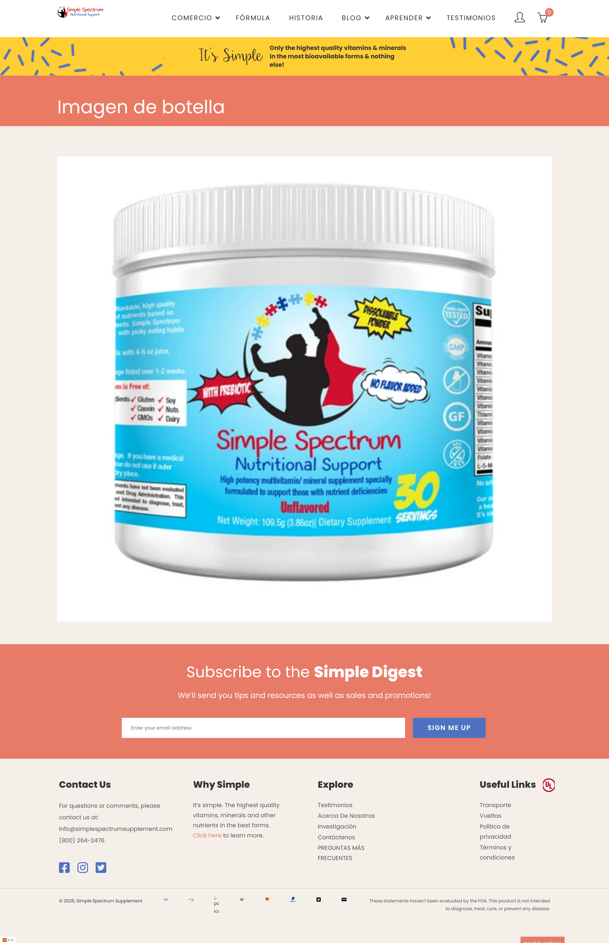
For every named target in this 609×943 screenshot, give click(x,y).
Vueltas (490, 816)
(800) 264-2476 (82, 840)
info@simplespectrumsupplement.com (116, 829)
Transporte (495, 805)
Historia (306, 18)
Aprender (404, 18)
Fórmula (253, 18)
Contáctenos (336, 837)
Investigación (337, 826)
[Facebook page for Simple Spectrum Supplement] (67, 870)
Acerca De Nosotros (346, 816)
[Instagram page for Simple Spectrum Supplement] (85, 870)
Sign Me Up (449, 727)
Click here (207, 835)
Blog (352, 18)
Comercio (192, 18)
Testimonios (471, 18)
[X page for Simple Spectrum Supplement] (104, 870)
